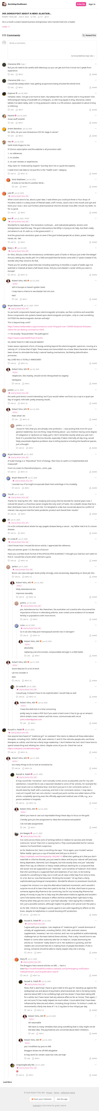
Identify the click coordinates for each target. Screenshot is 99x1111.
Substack (37, 1105)
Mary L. (11, 248)
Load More (7, 1082)
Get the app (62, 1099)
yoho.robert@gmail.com (31, 719)
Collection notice (68, 1092)
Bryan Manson (14, 305)
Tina (9, 494)
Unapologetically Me (25, 1064)
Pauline (11, 115)
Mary (22, 959)
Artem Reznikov (15, 128)
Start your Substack (43, 1099)
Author (15, 284)
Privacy (49, 1092)
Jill (9, 519)
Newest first (91, 35)
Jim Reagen (25, 833)
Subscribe (81, 4)
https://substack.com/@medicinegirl (24, 748)
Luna (22, 625)
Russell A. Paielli (15, 729)
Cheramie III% (14, 64)
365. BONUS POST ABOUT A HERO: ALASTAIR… (26, 13)
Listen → (6, 26)
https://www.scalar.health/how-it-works (25, 338)
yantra (10, 390)
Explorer (11, 93)
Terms (56, 1092)
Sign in (92, 4)
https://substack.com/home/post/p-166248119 (41, 856)
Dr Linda (11, 539)
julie (9, 193)
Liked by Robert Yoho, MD (19, 196)
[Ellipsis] (96, 64)
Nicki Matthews (19, 179)
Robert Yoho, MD (9, 17)
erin (9, 218)
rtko (9, 141)
